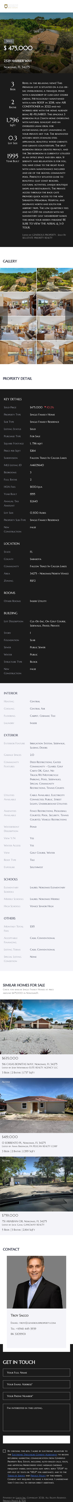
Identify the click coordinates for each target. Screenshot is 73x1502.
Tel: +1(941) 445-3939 (23, 1328)
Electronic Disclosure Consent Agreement (34, 1454)
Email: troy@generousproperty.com (33, 1323)
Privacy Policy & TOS (14, 1500)
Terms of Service (16, 1475)
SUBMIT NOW (36, 1439)
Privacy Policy (38, 1475)
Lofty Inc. (21, 1497)
